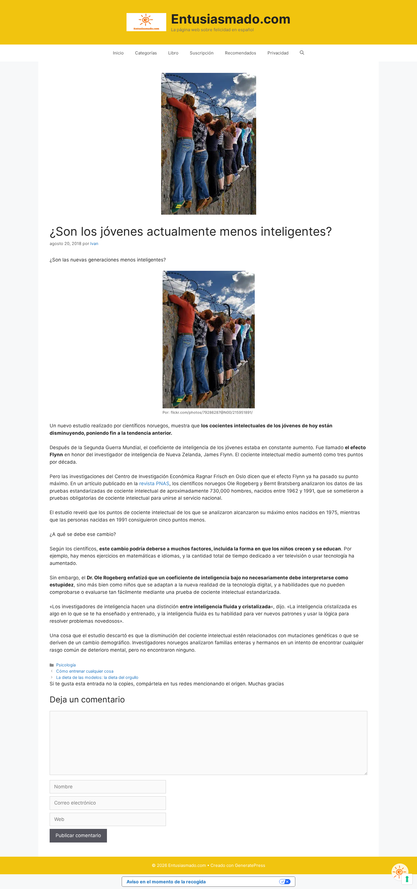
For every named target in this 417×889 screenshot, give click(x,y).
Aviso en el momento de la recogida (166, 881)
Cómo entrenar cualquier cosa (84, 671)
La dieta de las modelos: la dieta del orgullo (97, 677)
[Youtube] (399, 871)
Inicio (118, 53)
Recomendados (240, 53)
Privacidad (278, 53)
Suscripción (202, 53)
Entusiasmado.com (230, 19)
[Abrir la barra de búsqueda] (302, 53)
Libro (173, 53)
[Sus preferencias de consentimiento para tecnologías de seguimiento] (407, 879)
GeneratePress (250, 865)
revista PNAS (154, 483)
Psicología (66, 664)
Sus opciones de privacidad (245, 881)
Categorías (146, 53)
